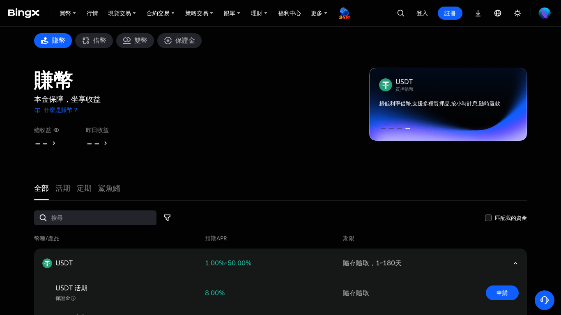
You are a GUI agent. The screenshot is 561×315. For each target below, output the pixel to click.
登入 (422, 13)
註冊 (450, 13)
